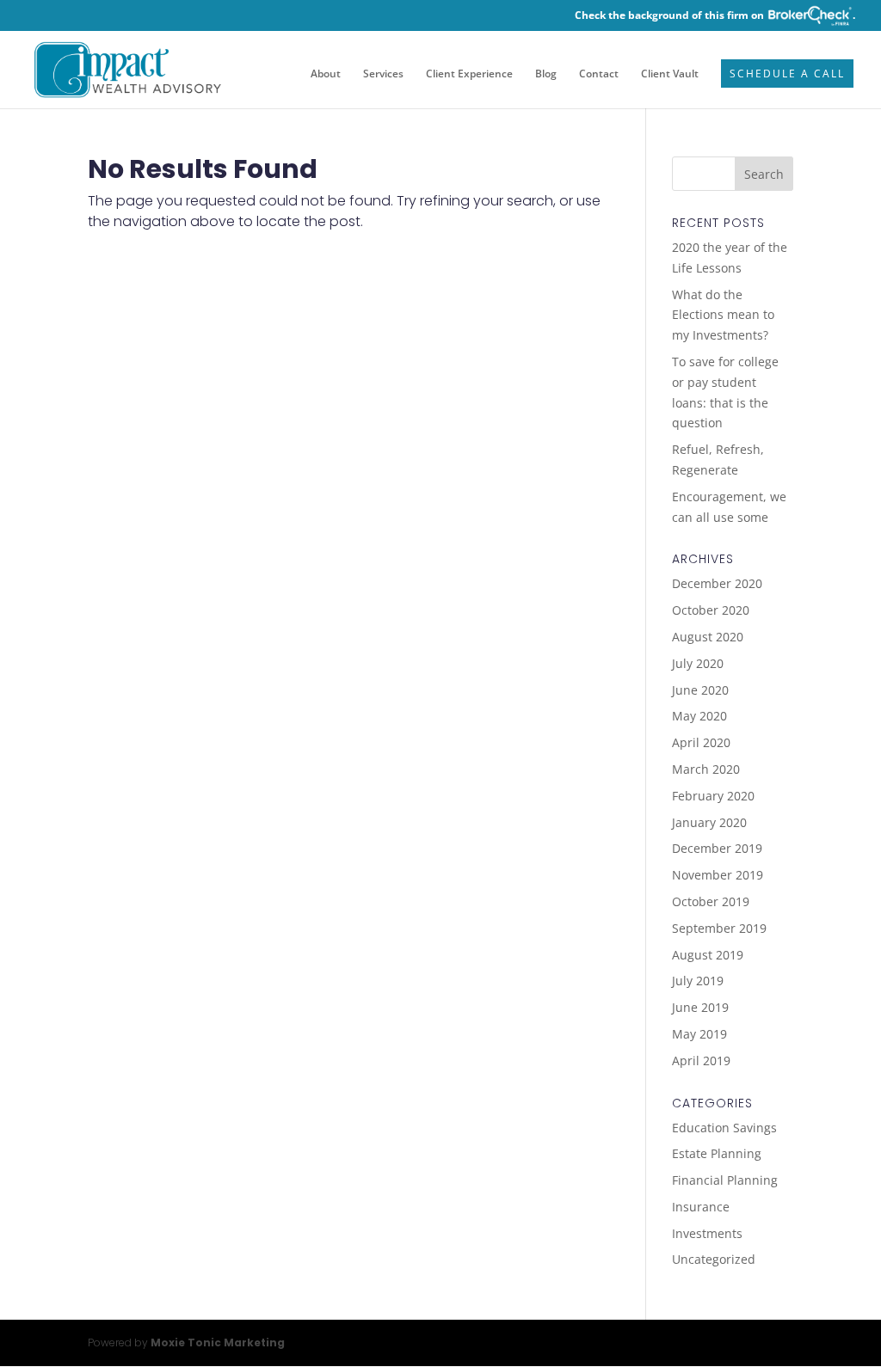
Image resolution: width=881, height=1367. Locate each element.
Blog (546, 74)
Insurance (701, 1206)
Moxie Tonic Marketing (218, 1342)
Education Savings (724, 1127)
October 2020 (710, 610)
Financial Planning (725, 1180)
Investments (707, 1233)
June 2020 (700, 690)
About (326, 74)
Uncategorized (713, 1259)
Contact (599, 74)
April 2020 (701, 742)
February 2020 (713, 796)
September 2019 (719, 928)
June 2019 (700, 1007)
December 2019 (717, 848)
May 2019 (699, 1034)
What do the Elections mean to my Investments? (723, 315)
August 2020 (707, 636)
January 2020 (709, 822)
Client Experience (469, 74)
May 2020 (699, 716)
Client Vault (670, 74)
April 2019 (701, 1060)
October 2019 (710, 901)
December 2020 (717, 583)
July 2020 (698, 663)
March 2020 (706, 769)
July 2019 (698, 980)
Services (383, 74)
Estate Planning (716, 1153)
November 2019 (717, 875)
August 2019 (707, 955)
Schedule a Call (787, 74)
